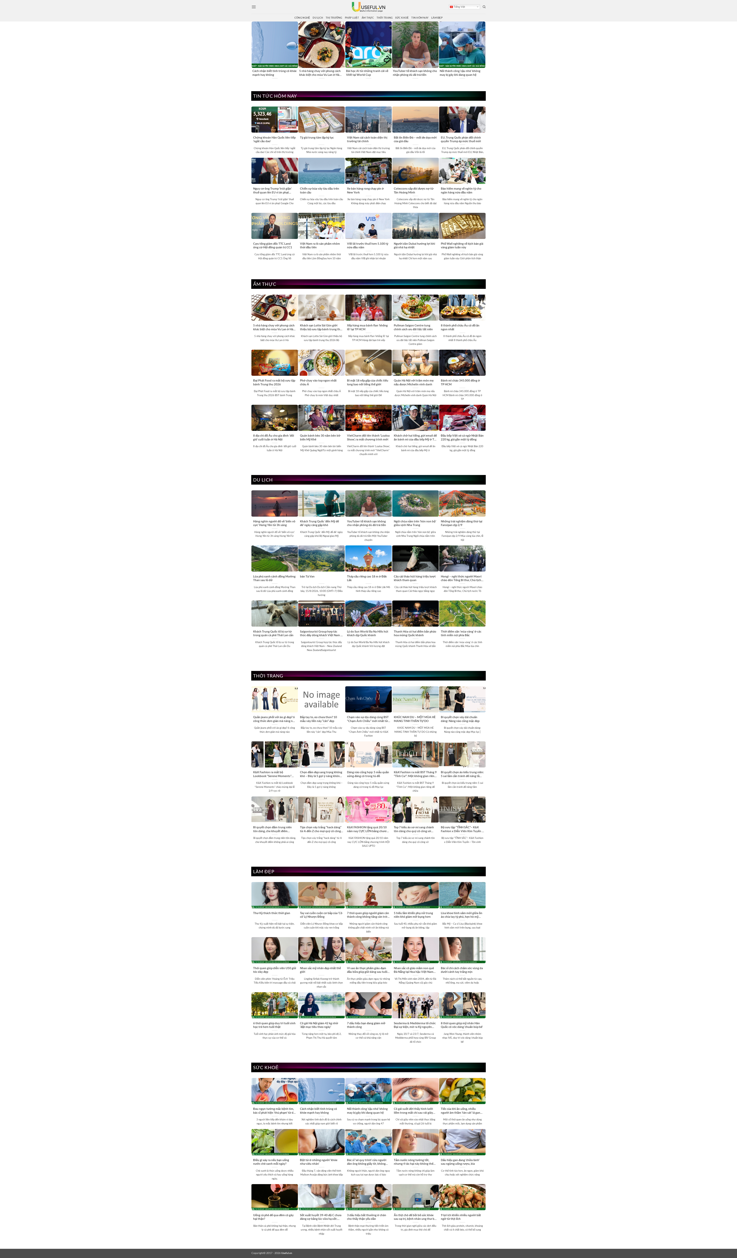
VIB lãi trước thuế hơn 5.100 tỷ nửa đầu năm (367, 245)
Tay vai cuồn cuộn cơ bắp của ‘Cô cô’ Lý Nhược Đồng (321, 914)
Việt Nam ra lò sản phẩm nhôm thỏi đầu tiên (320, 245)
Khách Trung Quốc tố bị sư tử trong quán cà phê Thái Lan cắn (273, 633)
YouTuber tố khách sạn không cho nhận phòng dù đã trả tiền (366, 523)
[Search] (484, 7)
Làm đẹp (437, 17)
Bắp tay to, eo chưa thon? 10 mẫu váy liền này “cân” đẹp (318, 718)
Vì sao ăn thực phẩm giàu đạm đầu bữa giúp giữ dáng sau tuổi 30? (367, 970)
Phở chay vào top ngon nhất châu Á (318, 382)
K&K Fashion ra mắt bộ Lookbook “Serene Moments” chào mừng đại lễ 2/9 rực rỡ (272, 774)
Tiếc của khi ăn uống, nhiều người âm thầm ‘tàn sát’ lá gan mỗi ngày (460, 1111)
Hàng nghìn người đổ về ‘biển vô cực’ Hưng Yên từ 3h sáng (320, 72)
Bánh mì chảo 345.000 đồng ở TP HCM (460, 382)
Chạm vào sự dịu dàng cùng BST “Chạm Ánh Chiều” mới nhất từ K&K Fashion (368, 719)
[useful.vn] (368, 6)
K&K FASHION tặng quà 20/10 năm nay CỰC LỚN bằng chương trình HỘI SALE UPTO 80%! (368, 829)
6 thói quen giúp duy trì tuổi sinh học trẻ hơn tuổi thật (274, 1024)
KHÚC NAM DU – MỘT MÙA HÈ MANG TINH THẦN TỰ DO (415, 718)
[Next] (483, 50)
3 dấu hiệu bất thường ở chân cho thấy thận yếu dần (366, 1216)
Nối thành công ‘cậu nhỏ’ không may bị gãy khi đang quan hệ (367, 1110)
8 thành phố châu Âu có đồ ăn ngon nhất (460, 327)
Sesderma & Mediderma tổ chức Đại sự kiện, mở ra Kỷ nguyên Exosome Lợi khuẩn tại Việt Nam (415, 1025)
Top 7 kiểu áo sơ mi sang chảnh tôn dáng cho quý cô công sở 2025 (414, 829)
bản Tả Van (307, 576)
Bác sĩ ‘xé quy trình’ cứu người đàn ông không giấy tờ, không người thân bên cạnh (366, 1162)
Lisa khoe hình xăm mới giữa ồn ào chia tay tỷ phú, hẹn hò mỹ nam (461, 915)
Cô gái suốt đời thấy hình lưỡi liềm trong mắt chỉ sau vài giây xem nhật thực (413, 1111)
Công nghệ (302, 17)
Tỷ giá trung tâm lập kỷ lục (317, 137)
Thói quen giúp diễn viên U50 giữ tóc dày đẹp (274, 969)
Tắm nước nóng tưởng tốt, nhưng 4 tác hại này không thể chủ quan (413, 1162)
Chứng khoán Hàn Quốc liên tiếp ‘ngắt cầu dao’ (274, 139)
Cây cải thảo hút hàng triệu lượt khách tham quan (415, 578)
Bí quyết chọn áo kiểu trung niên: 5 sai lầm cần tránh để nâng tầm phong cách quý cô (462, 774)
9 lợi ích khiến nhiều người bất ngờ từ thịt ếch (461, 1216)
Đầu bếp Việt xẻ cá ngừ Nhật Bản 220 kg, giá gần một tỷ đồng (462, 437)
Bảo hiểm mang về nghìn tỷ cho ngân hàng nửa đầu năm (461, 190)
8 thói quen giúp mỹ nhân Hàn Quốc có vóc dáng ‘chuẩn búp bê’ (462, 1024)
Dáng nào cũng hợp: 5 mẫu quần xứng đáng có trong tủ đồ (368, 773)
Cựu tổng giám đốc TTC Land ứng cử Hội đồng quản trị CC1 (272, 245)
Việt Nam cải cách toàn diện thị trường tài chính (367, 139)
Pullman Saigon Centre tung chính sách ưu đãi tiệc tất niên (413, 327)
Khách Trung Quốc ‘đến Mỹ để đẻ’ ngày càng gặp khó (461, 72)
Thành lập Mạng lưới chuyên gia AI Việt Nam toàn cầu (414, 72)
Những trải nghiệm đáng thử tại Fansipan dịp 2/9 (461, 523)
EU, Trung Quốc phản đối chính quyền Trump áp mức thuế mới (461, 139)
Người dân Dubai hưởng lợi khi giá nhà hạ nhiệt (414, 245)
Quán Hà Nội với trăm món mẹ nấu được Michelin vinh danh (414, 382)
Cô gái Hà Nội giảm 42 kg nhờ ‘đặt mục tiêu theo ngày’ (319, 1024)
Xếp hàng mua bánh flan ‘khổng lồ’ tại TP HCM (367, 327)
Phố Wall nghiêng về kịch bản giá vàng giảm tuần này (462, 245)
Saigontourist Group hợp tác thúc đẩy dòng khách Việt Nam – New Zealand (321, 633)
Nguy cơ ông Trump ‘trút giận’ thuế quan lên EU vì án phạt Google (272, 190)
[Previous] (253, 50)
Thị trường (334, 17)
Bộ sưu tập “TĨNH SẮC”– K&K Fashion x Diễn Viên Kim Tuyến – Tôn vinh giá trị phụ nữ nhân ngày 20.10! (462, 829)
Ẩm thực (368, 17)
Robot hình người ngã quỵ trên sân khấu (272, 72)
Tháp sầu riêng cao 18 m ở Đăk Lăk (367, 578)
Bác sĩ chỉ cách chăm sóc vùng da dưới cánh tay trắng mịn (462, 969)
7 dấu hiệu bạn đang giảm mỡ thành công (366, 1024)
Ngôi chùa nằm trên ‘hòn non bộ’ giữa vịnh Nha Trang (415, 523)
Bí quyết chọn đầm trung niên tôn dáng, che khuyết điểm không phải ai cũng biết (272, 829)
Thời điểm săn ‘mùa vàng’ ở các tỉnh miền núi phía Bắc (461, 633)
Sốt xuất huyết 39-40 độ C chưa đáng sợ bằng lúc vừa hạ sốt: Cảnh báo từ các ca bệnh (320, 1217)
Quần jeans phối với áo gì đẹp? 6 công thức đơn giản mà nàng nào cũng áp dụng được (274, 719)
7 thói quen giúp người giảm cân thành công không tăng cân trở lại (368, 915)
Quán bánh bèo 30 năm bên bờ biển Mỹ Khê (320, 437)
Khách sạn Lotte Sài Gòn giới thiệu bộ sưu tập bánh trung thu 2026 (321, 327)
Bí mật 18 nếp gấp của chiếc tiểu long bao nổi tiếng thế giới (367, 382)
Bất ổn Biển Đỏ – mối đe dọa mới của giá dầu (415, 139)
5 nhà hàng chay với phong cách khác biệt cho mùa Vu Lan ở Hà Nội (274, 327)
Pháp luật (352, 17)
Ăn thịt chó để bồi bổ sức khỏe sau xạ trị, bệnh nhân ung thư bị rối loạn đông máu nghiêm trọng (415, 1217)
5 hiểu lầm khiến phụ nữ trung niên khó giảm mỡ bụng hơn (413, 914)
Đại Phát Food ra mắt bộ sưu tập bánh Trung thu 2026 (274, 382)
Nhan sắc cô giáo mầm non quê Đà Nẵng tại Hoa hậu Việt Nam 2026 (414, 970)
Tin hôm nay (420, 17)
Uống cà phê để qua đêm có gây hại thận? (273, 1216)
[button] (253, 7)
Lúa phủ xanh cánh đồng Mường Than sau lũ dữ (274, 578)
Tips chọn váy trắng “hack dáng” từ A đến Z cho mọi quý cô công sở (320, 829)
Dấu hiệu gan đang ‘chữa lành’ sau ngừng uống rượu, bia (460, 1161)
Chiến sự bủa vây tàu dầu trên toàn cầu (319, 190)
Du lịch (318, 17)
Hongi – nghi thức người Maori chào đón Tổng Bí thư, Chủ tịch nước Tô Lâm (461, 578)
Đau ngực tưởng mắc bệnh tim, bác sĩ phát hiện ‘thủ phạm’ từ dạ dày (367, 73)
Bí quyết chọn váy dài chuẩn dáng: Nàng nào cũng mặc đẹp (460, 718)
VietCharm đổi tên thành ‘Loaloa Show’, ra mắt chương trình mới (368, 437)
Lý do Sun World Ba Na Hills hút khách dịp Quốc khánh (367, 633)
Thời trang (385, 17)
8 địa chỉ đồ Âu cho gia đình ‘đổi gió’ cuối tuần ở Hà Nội (273, 437)
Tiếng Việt (459, 6)
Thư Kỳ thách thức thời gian (271, 913)
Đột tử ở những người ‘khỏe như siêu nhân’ (318, 1161)
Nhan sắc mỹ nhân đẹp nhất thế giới (320, 969)
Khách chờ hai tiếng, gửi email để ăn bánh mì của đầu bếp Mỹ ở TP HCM (415, 437)
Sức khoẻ (402, 17)
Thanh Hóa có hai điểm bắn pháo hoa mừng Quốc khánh (415, 633)
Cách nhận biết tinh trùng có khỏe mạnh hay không (318, 1110)
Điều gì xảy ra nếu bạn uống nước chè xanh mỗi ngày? (271, 1161)
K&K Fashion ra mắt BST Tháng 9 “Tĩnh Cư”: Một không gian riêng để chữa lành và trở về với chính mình (415, 774)
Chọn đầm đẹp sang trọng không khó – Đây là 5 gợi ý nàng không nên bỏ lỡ (321, 774)
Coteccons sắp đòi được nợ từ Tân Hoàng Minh (414, 190)
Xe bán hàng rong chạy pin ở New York (365, 190)
